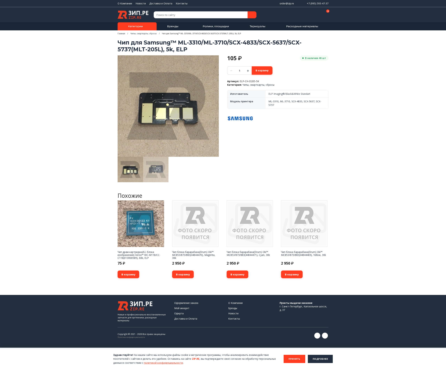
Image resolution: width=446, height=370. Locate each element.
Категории (135, 26)
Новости (141, 3)
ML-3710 (285, 101)
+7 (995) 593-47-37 (317, 3)
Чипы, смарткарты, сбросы (143, 33)
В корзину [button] (128, 274)
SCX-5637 (309, 101)
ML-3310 (273, 101)
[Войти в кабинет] (313, 15)
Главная (121, 33)
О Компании (125, 3)
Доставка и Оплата (160, 3)
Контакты (181, 3)
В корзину (262, 70)
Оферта (179, 313)
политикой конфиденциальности (163, 362)
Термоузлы (257, 26)
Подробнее (320, 358)
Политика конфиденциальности (131, 337)
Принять (294, 358)
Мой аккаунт (181, 308)
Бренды (172, 26)
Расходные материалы (302, 26)
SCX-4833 (296, 101)
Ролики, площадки (216, 26)
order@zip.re (287, 3)
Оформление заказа (186, 303)
